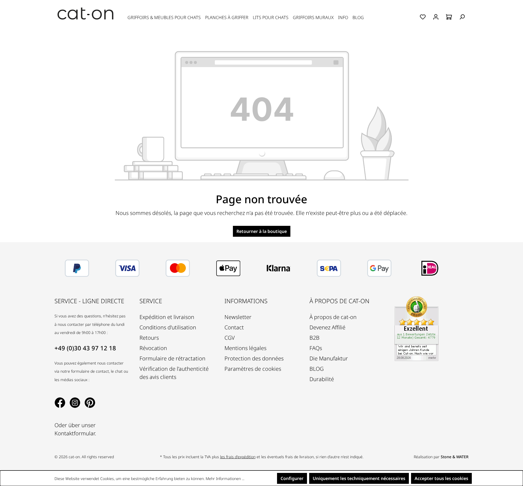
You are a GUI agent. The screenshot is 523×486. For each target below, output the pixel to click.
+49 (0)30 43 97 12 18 (85, 348)
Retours (149, 337)
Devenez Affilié (327, 327)
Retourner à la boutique (261, 231)
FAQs (315, 348)
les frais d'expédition (238, 456)
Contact (234, 327)
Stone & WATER (455, 456)
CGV (229, 337)
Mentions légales (245, 348)
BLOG (316, 368)
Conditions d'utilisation (167, 327)
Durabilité (321, 379)
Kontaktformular (74, 433)
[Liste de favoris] (422, 16)
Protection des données (254, 358)
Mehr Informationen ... (225, 478)
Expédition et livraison (166, 317)
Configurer (292, 478)
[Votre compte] (435, 16)
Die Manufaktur (328, 358)
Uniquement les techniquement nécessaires (359, 478)
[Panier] (448, 16)
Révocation (153, 348)
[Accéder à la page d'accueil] (85, 13)
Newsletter (237, 317)
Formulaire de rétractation (172, 358)
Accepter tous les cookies (441, 478)
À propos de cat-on (333, 317)
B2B (314, 337)
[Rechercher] (462, 16)
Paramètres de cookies (252, 368)
